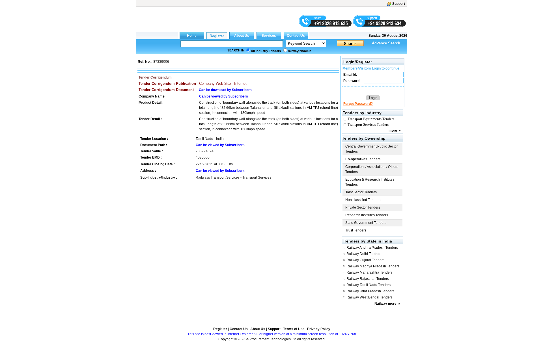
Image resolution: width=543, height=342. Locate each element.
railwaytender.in (299, 51)
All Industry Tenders (266, 51)
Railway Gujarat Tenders (365, 260)
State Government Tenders (365, 223)
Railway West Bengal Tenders (369, 297)
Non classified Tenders (362, 200)
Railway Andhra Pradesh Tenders (372, 248)
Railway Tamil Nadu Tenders (368, 285)
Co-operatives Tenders (362, 159)
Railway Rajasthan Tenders (367, 279)
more (393, 131)
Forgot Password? (358, 104)
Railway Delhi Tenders (363, 254)
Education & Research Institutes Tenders (369, 182)
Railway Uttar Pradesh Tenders (370, 291)
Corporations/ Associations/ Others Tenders (371, 169)
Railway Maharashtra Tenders (369, 272)
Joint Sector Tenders (361, 192)
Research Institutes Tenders (366, 215)
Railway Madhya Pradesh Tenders (372, 266)
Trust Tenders (355, 230)
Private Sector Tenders (362, 207)
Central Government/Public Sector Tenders (371, 148)
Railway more (385, 304)
